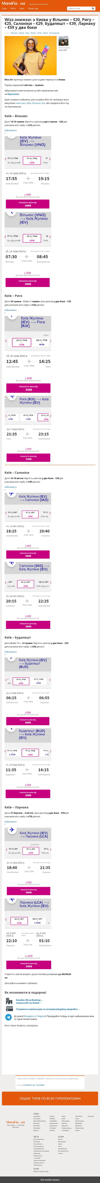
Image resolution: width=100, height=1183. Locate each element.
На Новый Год (63, 1151)
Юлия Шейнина (64, 48)
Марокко (65, 1126)
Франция (78, 1123)
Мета (13, 8)
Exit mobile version (50, 1179)
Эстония (91, 1116)
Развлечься (38, 1156)
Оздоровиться (39, 1149)
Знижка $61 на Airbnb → (29, 1002)
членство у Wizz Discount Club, (31, 103)
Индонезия (54, 1123)
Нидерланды (66, 1128)
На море (37, 1142)
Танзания (78, 1116)
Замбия (52, 1119)
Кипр (27, 33)
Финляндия (79, 1121)
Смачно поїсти (39, 1163)
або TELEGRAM (38, 1085)
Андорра (36, 1116)
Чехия (77, 1130)
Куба (63, 1119)
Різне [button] (36, 1168)
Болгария (36, 1119)
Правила (37, 1153)
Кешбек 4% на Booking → (29, 1000)
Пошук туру (33, 8)
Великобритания (39, 1121)
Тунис (77, 1119)
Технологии (38, 1165)
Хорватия (78, 1126)
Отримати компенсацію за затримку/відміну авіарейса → (48, 1009)
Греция (21, 33)
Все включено (39, 1139)
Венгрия (14, 33)
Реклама (21, 1125)
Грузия (52, 1116)
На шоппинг (38, 1144)
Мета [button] (36, 1136)
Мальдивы (65, 1121)
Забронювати (11, 131)
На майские (62, 1149)
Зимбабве (53, 1121)
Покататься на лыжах (41, 1151)
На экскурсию (54, 33)
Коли (22, 8)
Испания (53, 1128)
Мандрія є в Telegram (35, 1016)
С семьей (37, 1158)
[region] (24, 1051)
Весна (45, 33)
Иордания (53, 1126)
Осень (60, 1153)
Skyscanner (13, 94)
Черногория (79, 1128)
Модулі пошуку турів (40, 1171)
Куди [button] (36, 1113)
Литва (39, 33)
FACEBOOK (27, 1085)
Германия (36, 1128)
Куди (4, 8)
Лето (60, 1146)
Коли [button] (61, 1136)
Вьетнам (36, 1126)
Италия (52, 1130)
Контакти (15, 1127)
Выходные (62, 1142)
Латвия (33, 33)
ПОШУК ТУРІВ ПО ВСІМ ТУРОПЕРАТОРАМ (50, 1098)
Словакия (65, 1130)
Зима (60, 1144)
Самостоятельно (40, 1160)
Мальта (64, 1123)
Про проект (11, 1125)
